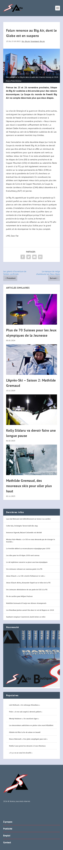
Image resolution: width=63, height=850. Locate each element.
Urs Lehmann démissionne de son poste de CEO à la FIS (26, 589)
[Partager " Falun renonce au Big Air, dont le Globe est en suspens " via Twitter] (29, 257)
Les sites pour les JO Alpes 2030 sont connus (22, 555)
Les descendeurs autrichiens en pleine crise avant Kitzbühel (31, 725)
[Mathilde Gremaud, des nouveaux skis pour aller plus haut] (31, 460)
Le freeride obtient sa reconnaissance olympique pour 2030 (28, 548)
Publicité (7, 828)
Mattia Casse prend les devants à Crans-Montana (27, 746)
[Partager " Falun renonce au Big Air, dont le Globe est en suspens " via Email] (34, 257)
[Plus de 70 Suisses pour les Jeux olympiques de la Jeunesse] (31, 309)
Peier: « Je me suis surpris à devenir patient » (25, 712)
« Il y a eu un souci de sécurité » (20, 753)
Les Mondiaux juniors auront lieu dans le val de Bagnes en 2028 (30, 610)
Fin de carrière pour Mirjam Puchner (19, 596)
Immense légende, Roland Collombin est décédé (24, 532)
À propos (7, 821)
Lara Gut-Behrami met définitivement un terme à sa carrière (28, 519)
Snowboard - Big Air (38, 41)
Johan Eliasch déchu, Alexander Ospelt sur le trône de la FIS (28, 583)
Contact (7, 842)
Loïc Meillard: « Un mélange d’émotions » (24, 705)
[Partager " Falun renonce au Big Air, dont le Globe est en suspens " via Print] (40, 257)
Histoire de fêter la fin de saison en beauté (24, 732)
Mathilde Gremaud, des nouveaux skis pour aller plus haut (29, 485)
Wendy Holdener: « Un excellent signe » (24, 718)
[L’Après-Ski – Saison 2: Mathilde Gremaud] (31, 359)
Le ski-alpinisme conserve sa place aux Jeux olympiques (26, 562)
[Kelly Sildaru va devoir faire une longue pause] (31, 409)
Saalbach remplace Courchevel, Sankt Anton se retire (25, 617)
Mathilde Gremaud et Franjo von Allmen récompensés (26, 603)
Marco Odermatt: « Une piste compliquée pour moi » (28, 739)
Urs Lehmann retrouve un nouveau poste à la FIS (24, 569)
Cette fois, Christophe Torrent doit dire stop (22, 526)
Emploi (6, 835)
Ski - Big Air (26, 41)
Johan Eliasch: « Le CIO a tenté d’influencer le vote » (25, 576)
